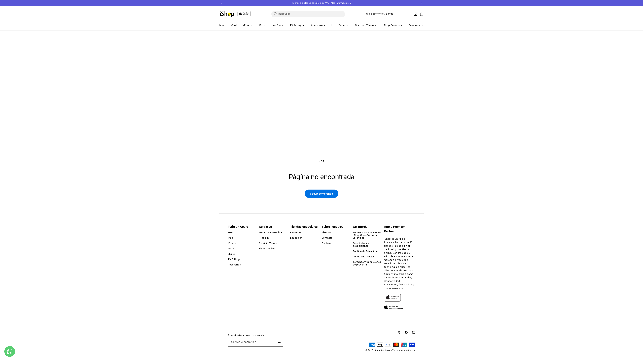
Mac (230, 232)
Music (231, 254)
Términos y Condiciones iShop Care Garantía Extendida (367, 235)
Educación (296, 237)
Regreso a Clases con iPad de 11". (320, 3)
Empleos (326, 243)
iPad (230, 237)
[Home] (227, 14)
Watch (231, 248)
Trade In (264, 237)
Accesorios (234, 264)
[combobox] (308, 14)
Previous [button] (221, 3)
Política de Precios (364, 256)
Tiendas (326, 232)
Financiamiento (268, 248)
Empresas (296, 232)
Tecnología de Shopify (403, 350)
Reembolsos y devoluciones (361, 244)
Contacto (327, 237)
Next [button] (422, 3)
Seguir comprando (321, 193)
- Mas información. (339, 3)
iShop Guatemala (383, 350)
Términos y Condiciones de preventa (367, 263)
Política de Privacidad (365, 251)
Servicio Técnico (268, 243)
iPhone (232, 243)
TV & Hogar (234, 259)
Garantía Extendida (270, 232)
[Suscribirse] (279, 342)
